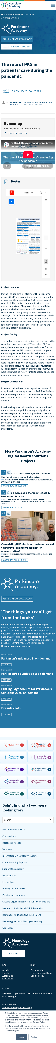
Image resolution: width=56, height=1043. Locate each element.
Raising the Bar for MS (13, 888)
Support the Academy (13, 868)
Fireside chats (11, 708)
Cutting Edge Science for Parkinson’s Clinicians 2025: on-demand (26, 691)
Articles (6, 970)
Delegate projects (11, 842)
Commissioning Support (14, 862)
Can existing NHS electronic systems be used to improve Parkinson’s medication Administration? (27, 547)
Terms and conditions (41, 972)
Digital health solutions (26, 91)
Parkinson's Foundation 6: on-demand (27, 674)
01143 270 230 (9, 1004)
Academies (7, 975)
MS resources (9, 875)
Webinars (7, 849)
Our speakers (9, 836)
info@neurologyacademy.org (17, 1007)
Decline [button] (34, 1037)
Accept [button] (21, 1037)
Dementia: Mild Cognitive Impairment (21, 914)
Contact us (7, 927)
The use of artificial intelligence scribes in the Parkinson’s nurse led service (25, 475)
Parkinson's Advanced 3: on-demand (25, 658)
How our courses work (13, 829)
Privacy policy (37, 970)
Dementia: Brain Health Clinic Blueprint (22, 908)
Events (5, 972)
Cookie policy (37, 975)
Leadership (8, 882)
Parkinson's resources (13, 895)
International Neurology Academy (19, 855)
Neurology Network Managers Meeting (22, 921)
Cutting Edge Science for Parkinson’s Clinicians (26, 901)
